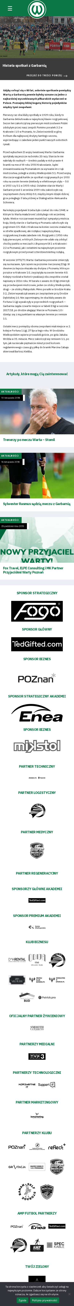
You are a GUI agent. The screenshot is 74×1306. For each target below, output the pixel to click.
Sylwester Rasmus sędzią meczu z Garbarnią (37, 504)
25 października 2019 (12, 526)
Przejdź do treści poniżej (44, 75)
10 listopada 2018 (10, 397)
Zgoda (22, 1300)
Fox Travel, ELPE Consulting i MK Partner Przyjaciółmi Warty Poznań (33, 570)
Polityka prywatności (44, 1300)
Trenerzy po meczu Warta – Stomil (29, 440)
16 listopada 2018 (10, 462)
